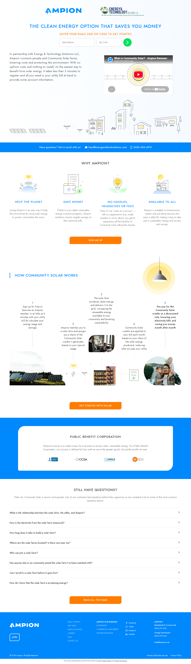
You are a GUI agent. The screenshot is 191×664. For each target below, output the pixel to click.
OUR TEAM (72, 625)
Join (14, 637)
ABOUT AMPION (74, 622)
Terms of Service (121, 661)
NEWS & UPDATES (75, 629)
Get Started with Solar (95, 405)
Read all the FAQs (95, 600)
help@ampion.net (161, 642)
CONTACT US (73, 640)
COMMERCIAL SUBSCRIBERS (107, 629)
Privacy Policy (176, 655)
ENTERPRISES (102, 625)
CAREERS (71, 633)
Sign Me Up (96, 240)
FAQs (70, 637)
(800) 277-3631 (160, 628)
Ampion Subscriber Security (157, 655)
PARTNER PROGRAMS (105, 633)
